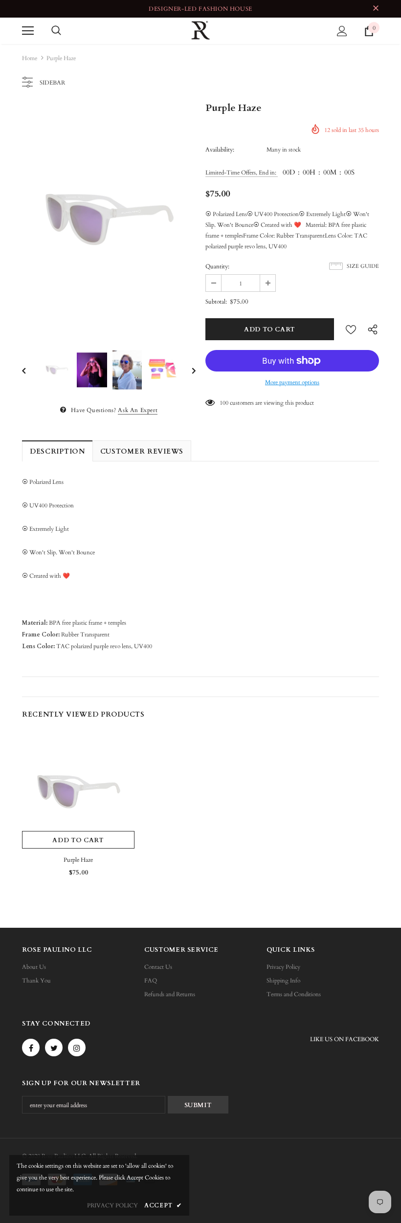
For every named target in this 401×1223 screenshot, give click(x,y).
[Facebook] (31, 1047)
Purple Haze (78, 860)
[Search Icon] (56, 31)
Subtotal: (216, 302)
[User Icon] (342, 31)
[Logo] (200, 30)
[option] (109, 219)
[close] (375, 9)
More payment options (292, 382)
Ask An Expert (137, 410)
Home (29, 58)
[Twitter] (54, 1047)
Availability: (219, 149)
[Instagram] (77, 1047)
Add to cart (78, 840)
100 (224, 403)
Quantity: (217, 266)
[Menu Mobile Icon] (28, 31)
